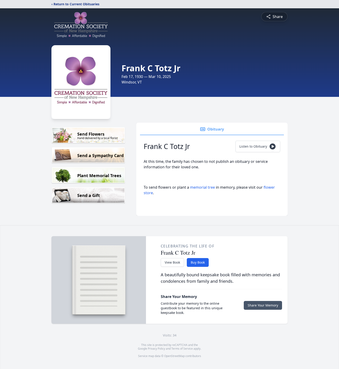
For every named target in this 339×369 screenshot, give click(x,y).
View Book (172, 262)
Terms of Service (182, 349)
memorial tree (202, 187)
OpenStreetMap (174, 356)
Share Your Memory (263, 305)
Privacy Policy (156, 349)
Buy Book (198, 262)
